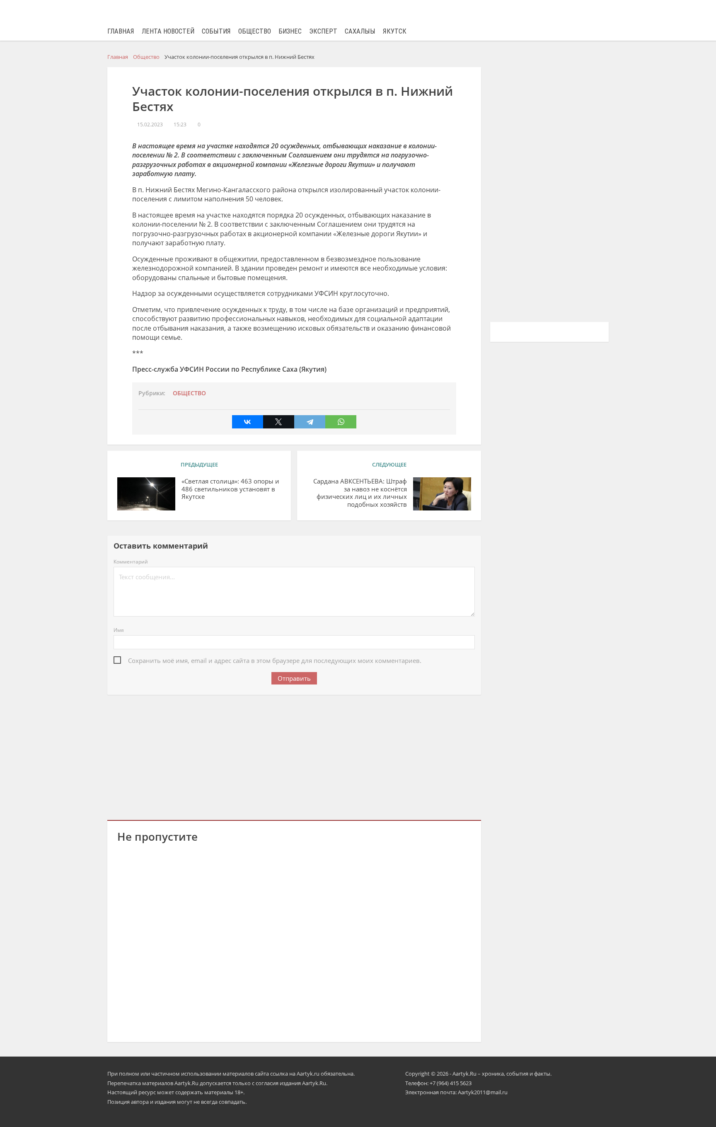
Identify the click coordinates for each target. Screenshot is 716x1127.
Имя (119, 630)
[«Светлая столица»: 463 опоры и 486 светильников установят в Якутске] (146, 493)
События (216, 31)
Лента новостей (168, 31)
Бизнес (290, 31)
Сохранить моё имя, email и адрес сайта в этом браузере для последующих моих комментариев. (274, 660)
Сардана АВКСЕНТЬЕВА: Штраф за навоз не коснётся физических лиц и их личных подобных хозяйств (359, 492)
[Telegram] (309, 421)
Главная (120, 31)
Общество (254, 31)
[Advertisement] (294, 756)
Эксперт (323, 31)
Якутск (394, 31)
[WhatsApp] (340, 421)
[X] (278, 421)
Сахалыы (360, 31)
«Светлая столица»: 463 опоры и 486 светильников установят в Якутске (230, 489)
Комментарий (131, 561)
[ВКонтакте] (247, 421)
